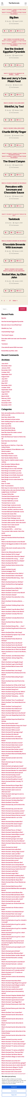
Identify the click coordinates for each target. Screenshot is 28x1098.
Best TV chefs (5, 483)
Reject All (14, 1094)
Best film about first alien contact (11, 432)
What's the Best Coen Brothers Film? (12, 609)
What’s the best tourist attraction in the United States (14, 154)
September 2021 (6, 374)
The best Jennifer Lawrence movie (12, 509)
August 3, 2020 (19, 223)
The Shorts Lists (14, 3)
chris (10, 21)
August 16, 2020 (19, 165)
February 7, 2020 (18, 110)
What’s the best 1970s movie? (10, 728)
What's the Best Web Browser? (10, 711)
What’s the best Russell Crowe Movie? (13, 961)
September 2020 (6, 389)
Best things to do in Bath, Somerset (12, 475)
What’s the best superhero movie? (12, 997)
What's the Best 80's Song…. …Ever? (12, 558)
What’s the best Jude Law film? (11, 854)
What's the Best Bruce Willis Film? (11, 588)
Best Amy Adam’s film (8, 417)
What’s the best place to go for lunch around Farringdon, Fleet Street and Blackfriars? (12, 943)
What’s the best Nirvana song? (10, 901)
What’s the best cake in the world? (11, 787)
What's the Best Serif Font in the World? (13, 687)
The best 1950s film (7, 494)
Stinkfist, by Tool (14, 106)
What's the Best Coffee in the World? (12, 611)
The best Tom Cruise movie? (10, 524)
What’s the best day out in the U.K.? (12, 808)
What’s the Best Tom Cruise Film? (11, 1012)
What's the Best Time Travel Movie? (12, 700)
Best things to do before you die (14, 39)
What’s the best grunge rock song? (12, 839)
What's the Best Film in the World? (11, 643)
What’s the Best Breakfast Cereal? (12, 779)
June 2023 (4, 363)
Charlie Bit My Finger (14, 131)
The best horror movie (8, 503)
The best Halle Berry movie (9, 501)
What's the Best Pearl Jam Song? (11, 670)
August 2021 (5, 376)
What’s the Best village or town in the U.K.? (14, 215)
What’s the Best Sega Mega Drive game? (13, 983)
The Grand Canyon (14, 161)
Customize (14, 1091)
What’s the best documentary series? (13, 811)
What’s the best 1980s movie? (10, 730)
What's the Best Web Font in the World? (13, 713)
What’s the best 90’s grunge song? (12, 732)
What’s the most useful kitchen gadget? (13, 1063)
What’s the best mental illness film (11, 892)
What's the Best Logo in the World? (12, 664)
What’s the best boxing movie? (10, 775)
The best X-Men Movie (8, 527)
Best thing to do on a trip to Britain (11, 468)
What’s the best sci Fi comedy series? (13, 970)
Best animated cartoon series (10, 419)
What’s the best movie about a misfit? (12, 897)
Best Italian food (6, 434)
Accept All (14, 1087)
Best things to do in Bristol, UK (10, 477)
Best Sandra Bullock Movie (9, 458)
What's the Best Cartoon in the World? (13, 592)
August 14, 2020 (19, 21)
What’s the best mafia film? (9, 871)
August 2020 (5, 392)
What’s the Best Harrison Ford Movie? (12, 841)
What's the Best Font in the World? (11, 645)
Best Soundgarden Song (9, 466)
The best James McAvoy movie (11, 507)
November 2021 (6, 370)
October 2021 (5, 372)
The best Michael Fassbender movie (12, 511)
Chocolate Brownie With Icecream (14, 246)
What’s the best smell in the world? (12, 989)
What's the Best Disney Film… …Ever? (12, 626)
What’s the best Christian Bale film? (12, 800)
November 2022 (6, 366)
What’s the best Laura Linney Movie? (12, 864)
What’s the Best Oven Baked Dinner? (12, 911)
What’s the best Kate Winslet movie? (12, 856)
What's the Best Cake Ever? (9, 590)
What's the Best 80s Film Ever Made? (12, 561)
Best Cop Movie (6, 423)
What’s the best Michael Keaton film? (12, 894)
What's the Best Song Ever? (9, 689)
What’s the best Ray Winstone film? (12, 953)
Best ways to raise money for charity (12, 488)
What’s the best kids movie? (10, 860)
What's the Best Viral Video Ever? (14, 128)
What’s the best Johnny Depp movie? (12, 851)
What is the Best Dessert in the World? (14, 183)
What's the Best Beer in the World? (12, 575)
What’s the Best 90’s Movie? (10, 734)
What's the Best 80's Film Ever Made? (13, 556)
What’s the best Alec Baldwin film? (12, 751)
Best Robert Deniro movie (9, 455)
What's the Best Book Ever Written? (12, 582)
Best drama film (6, 426)
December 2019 (6, 403)
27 (10, 300)
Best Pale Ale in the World (9, 441)
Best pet (4, 443)
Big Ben (14, 17)
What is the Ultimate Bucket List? (11, 552)
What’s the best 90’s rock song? (11, 736)
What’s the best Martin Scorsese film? (13, 877)
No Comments (15, 23)
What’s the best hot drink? (9, 847)
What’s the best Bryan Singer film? (12, 785)
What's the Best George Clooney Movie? (13, 647)
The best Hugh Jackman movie (11, 505)
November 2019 (6, 405)
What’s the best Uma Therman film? (12, 1052)
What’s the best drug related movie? (12, 813)
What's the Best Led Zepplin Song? (12, 662)
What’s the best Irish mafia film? (11, 849)
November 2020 (6, 385)
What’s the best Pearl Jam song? (11, 914)
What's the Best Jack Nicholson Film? (12, 655)
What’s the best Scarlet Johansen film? (13, 968)
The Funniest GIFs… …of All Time (11, 529)
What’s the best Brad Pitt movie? (11, 777)
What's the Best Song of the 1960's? (12, 694)
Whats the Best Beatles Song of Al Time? (13, 725)
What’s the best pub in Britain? (10, 951)
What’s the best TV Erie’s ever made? (12, 1041)
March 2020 (5, 396)
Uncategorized (6, 535)
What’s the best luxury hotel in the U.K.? (13, 869)
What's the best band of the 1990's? (12, 573)
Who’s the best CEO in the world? (11, 1071)
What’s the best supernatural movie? (12, 1000)
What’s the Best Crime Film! (9, 802)
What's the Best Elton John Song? (14, 270)
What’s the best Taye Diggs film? (11, 1002)
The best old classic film (8, 514)
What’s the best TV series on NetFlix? (12, 1050)
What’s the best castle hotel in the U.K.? (13, 798)
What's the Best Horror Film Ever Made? (13, 649)
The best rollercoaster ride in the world (13, 522)
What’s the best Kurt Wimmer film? (12, 862)
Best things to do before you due (11, 473)
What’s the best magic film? (10, 873)
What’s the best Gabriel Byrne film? (12, 832)
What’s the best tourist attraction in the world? (14, 13)
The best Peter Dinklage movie (10, 518)
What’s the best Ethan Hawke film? (12, 821)
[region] (14, 1086)
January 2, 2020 (19, 281)
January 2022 (5, 368)
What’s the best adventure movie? (12, 743)
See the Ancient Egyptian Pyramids (14, 50)
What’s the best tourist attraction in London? (14, 10)
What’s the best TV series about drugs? (13, 1044)
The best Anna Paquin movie (10, 496)
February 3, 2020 (18, 196)
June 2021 (4, 381)
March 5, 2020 (18, 85)
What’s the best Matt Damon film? (11, 886)
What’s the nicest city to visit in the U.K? (13, 1065)
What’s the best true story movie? (11, 1039)
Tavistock (14, 219)
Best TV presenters (7, 486)
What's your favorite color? (9, 723)
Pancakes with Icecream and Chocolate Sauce (14, 189)
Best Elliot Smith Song (8, 428)
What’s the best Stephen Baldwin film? (13, 995)
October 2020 (5, 387)
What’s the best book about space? (12, 772)
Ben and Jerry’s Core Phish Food (14, 80)
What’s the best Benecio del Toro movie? (13, 768)
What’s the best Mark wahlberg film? (12, 875)
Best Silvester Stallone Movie (10, 464)
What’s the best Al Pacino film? (10, 747)
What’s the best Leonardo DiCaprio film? (13, 867)
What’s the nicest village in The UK (12, 1067)
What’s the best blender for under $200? (13, 770)
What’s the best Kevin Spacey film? (12, 858)
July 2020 (4, 394)
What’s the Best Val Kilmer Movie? (11, 1054)
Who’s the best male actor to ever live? (13, 1074)
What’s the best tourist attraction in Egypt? (14, 41)
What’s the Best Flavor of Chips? (11, 830)
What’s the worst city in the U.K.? (11, 1069)
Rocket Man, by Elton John (14, 276)
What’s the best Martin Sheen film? (12, 880)
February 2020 (6, 398)
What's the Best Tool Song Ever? (14, 103)
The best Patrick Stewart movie (11, 516)
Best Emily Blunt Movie (8, 430)
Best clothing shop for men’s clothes (12, 421)
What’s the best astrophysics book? (12, 766)
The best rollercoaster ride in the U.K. (12, 520)
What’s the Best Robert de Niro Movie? (13, 955)
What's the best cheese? (9, 595)
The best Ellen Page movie (9, 498)
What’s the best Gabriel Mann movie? (12, 834)
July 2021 (4, 379)
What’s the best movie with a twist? (12, 899)
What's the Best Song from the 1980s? (13, 691)
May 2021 (4, 383)
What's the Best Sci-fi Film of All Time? (13, 685)
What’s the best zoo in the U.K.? (10, 1061)
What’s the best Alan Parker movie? (12, 749)
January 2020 (5, 400)
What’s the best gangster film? (10, 836)
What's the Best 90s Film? (9, 563)
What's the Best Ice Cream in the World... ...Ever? (14, 74)
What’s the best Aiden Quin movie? (12, 745)
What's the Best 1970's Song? (14, 269)
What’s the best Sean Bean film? (11, 980)
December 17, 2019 (18, 135)
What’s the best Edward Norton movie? (13, 815)
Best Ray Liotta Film (7, 453)
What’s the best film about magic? (11, 823)
